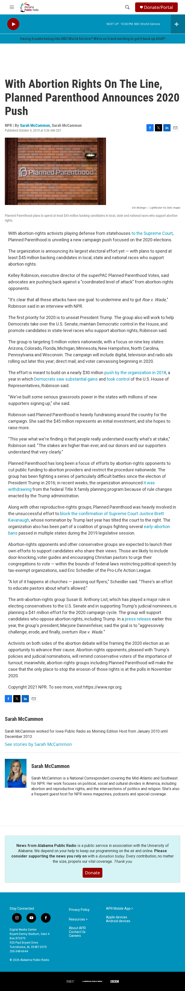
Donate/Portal (158, 7)
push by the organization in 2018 (135, 372)
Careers (75, 936)
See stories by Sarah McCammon (38, 744)
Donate (92, 873)
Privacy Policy (79, 910)
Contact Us (77, 932)
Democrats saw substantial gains (66, 379)
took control (118, 379)
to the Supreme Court (152, 233)
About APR (77, 928)
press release (138, 618)
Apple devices (116, 917)
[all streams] (178, 24)
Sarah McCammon (35, 125)
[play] (13, 24)
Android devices (118, 921)
